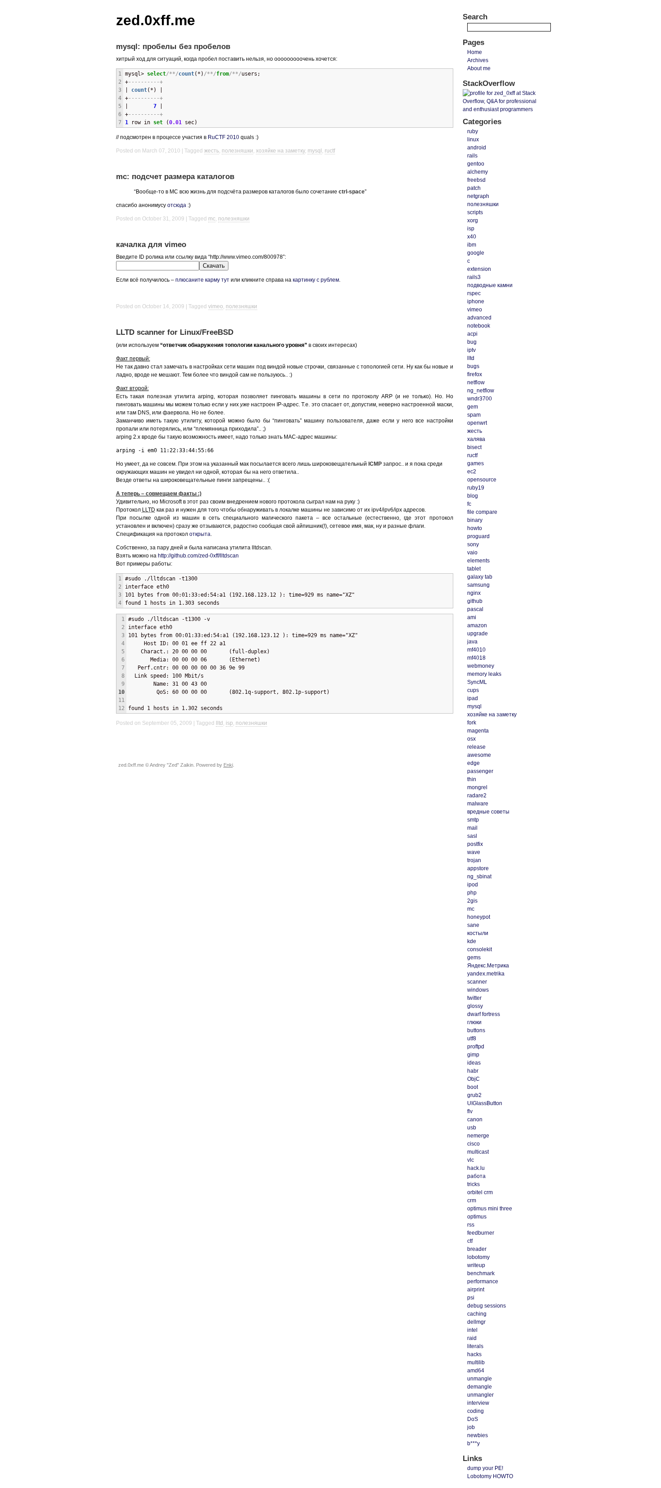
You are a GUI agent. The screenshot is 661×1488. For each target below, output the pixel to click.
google (475, 253)
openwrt (477, 423)
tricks (473, 1184)
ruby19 (475, 488)
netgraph (478, 196)
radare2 (477, 795)
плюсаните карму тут (202, 280)
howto (474, 528)
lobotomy (478, 1257)
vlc (470, 1160)
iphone (475, 301)
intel (472, 1330)
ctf (470, 1241)
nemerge (478, 1136)
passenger (480, 771)
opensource (481, 480)
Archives (477, 60)
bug (472, 342)
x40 (471, 237)
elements (478, 560)
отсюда (176, 205)
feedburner (480, 1233)
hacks (474, 1354)
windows (478, 990)
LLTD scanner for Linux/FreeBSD (174, 332)
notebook (478, 326)
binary (474, 520)
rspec (474, 293)
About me (479, 68)
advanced (479, 318)
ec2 (471, 471)
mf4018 (476, 658)
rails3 (474, 277)
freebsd (476, 180)
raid (472, 1338)
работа (476, 1176)
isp (229, 723)
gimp (473, 1055)
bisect (474, 447)
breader (477, 1249)
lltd (219, 723)
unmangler (480, 1395)
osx (471, 739)
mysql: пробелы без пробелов (173, 46)
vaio (472, 552)
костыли (477, 933)
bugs (473, 366)
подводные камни (490, 285)
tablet (474, 569)
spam (474, 415)
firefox (474, 374)
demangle (479, 1387)
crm (471, 1200)
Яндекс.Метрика (488, 965)
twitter (474, 998)
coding (475, 1411)
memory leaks (484, 674)
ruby (472, 131)
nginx (474, 593)
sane (473, 925)
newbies (477, 1435)
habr (472, 1071)
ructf (330, 151)
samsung (478, 585)
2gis (472, 901)
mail (472, 828)
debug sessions (486, 1306)
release (476, 747)
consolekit (479, 949)
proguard (478, 536)
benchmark (481, 1273)
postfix (475, 844)
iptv (471, 350)
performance (482, 1281)
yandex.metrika (486, 974)
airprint (475, 1289)
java (472, 641)
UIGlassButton (484, 1103)
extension (479, 269)
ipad (472, 698)
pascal (475, 609)
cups (473, 690)
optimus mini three (489, 1208)
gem (472, 407)
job (471, 1427)
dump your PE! (485, 1468)
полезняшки (237, 151)
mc (211, 219)
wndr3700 (479, 399)
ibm (471, 245)
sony (473, 544)
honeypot (478, 917)
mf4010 (476, 650)
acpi (472, 334)
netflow (476, 382)
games (475, 463)
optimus (477, 1217)
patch (474, 188)
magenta (478, 731)
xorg (472, 220)
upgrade (477, 633)
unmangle (479, 1379)
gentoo (475, 164)
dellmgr (476, 1322)
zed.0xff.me (155, 20)
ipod (472, 884)
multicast (478, 1152)
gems (474, 957)
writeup (476, 1265)
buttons (476, 1030)
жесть (211, 151)
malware (477, 803)
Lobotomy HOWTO (490, 1476)
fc (469, 504)
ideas (474, 1063)
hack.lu (476, 1168)
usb (471, 1127)
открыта (199, 534)
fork (471, 722)
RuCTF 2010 (223, 137)
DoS (472, 1419)
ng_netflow (480, 390)
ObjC (473, 1079)
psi (470, 1298)
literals (475, 1346)
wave (473, 852)
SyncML (477, 682)
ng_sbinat (479, 876)
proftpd (475, 1046)
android (476, 147)
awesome (479, 755)
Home (474, 52)
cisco (473, 1144)
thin (471, 779)
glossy (475, 1006)
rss (470, 1225)
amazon (477, 625)
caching (477, 1314)
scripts (475, 212)
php (472, 893)
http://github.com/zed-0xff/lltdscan (198, 556)
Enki (228, 765)
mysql (315, 151)
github (474, 601)
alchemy (477, 172)
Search (475, 17)
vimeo (215, 306)
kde (471, 941)
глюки (474, 1022)
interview (478, 1403)
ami (471, 617)
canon (474, 1119)
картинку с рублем (316, 280)
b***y (473, 1443)
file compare (482, 512)
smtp (473, 820)
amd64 (475, 1370)
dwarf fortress (483, 1014)
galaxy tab (479, 577)
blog (472, 496)
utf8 (471, 1038)
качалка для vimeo (151, 244)
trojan (474, 860)
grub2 (474, 1095)
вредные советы (488, 812)
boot (472, 1087)
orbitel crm (480, 1192)
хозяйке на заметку (280, 151)
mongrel (477, 787)
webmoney (480, 666)
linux (473, 139)
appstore (478, 868)
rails (472, 156)
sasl (472, 836)
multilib (476, 1362)
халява (476, 439)
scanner (477, 982)
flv (470, 1111)
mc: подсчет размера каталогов (175, 176)
